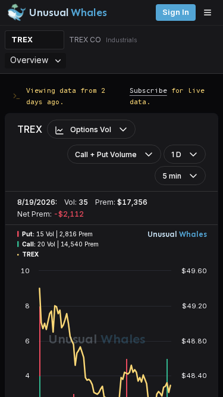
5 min (171, 175)
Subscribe (148, 90)
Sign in (175, 12)
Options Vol (90, 129)
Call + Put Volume (106, 154)
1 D (176, 154)
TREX (22, 39)
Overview (29, 60)
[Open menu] (210, 12)
